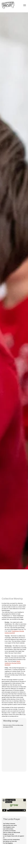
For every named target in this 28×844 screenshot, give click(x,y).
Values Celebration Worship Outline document (13, 663)
